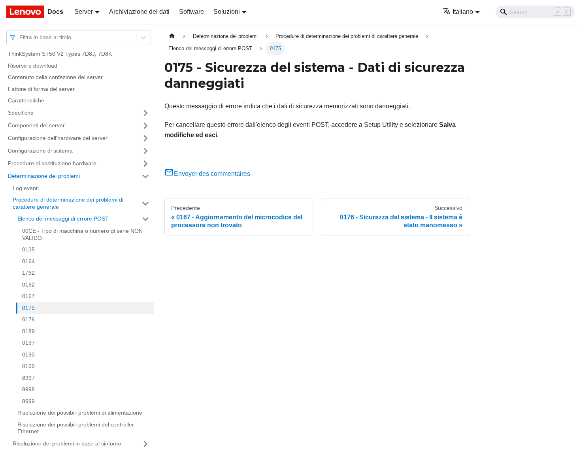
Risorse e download (32, 65)
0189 (28, 331)
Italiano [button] (463, 11)
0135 (28, 249)
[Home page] (171, 36)
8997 (28, 378)
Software (191, 11)
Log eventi (26, 188)
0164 (28, 261)
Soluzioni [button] (226, 11)
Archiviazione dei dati (139, 11)
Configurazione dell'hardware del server (58, 138)
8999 (28, 401)
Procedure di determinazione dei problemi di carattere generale (68, 203)
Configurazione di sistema (40, 150)
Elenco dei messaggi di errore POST (63, 218)
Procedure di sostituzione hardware (52, 163)
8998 (28, 389)
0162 (28, 284)
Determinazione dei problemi (44, 176)
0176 (28, 319)
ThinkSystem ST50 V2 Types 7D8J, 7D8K (60, 54)
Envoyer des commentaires (212, 173)
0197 (28, 343)
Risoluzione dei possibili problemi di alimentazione (79, 412)
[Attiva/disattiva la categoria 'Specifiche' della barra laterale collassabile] (145, 113)
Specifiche (21, 112)
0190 (28, 354)
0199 (28, 366)
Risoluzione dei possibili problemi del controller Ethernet (75, 428)
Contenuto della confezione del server (55, 77)
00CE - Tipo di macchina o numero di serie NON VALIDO (82, 234)
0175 (28, 308)
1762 (28, 273)
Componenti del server (36, 125)
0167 (28, 296)
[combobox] (20, 37)
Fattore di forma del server (41, 89)
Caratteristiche (26, 100)
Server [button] (83, 11)
